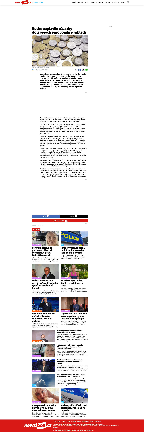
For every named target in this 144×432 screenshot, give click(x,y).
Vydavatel (73, 421)
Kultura (107, 2)
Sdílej (44, 216)
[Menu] (128, 2)
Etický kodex (56, 421)
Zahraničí (80, 2)
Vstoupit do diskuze (58, 221)
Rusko (39, 226)
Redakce (63, 421)
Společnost (115, 2)
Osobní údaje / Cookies (88, 421)
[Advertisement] (64, 104)
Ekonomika (99, 2)
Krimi (92, 2)
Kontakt (68, 421)
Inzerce (79, 421)
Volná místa (98, 421)
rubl (43, 226)
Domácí (73, 2)
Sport (122, 2)
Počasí (87, 2)
